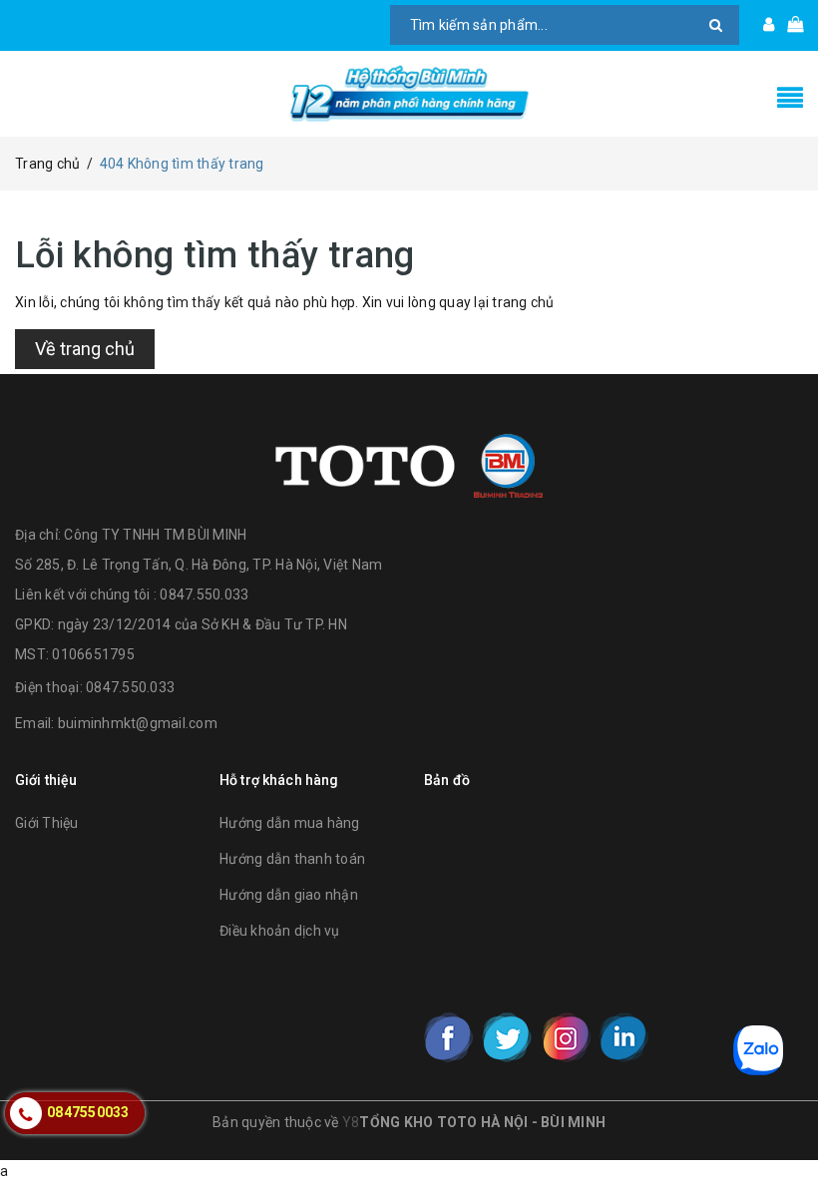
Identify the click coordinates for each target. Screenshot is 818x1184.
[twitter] (507, 1037)
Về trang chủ (85, 348)
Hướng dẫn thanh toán (292, 859)
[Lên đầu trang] (783, 1124)
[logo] (409, 464)
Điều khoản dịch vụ (279, 931)
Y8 (351, 1122)
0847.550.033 (130, 687)
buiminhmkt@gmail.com (137, 723)
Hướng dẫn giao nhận (288, 895)
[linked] (623, 1037)
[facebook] (449, 1037)
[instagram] (566, 1037)
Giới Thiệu (47, 823)
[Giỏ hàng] (788, 25)
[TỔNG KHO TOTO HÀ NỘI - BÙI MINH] (409, 94)
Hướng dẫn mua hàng (289, 823)
